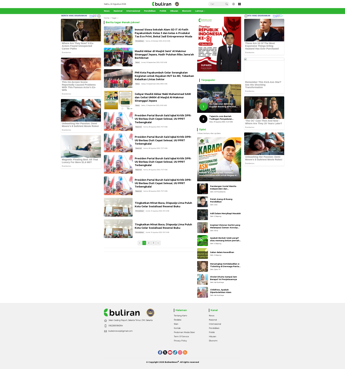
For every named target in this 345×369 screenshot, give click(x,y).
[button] (226, 4)
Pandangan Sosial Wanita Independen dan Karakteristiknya (223, 187)
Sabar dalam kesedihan (222, 252)
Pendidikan (139, 41)
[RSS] (185, 352)
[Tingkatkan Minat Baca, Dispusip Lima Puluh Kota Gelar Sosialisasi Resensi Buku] (118, 207)
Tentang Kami (180, 315)
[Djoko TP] (202, 266)
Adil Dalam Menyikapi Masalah (225, 213)
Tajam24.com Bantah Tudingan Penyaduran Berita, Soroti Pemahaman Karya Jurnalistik (222, 117)
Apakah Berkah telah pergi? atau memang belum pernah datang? (224, 239)
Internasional (215, 324)
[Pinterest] (170, 352)
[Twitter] (165, 352)
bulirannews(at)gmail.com (120, 331)
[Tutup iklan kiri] (99, 16)
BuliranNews (171, 362)
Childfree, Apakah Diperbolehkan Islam (220, 291)
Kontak (177, 328)
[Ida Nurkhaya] (202, 279)
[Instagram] (180, 352)
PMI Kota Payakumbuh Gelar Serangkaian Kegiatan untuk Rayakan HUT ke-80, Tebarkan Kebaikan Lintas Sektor (164, 76)
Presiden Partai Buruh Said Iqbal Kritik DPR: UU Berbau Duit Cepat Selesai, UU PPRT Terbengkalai (163, 119)
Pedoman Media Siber (184, 332)
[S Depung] (202, 214)
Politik (212, 332)
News (137, 62)
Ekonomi (213, 340)
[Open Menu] (239, 4)
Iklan (176, 324)
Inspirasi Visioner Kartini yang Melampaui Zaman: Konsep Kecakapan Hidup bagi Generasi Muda (225, 226)
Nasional (138, 127)
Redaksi (177, 320)
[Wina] (202, 227)
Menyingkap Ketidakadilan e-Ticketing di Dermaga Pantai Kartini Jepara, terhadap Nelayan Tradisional (225, 265)
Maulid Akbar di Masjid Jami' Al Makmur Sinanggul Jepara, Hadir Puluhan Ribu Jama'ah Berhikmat (164, 54)
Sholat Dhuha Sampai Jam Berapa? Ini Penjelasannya (223, 278)
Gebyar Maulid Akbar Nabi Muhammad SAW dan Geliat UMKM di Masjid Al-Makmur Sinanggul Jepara (163, 97)
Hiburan (212, 336)
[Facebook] (160, 352)
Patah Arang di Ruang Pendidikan (221, 200)
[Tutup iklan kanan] (246, 16)
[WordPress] (175, 352)
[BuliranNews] (165, 4)
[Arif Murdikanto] (202, 188)
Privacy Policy (180, 340)
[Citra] (202, 201)
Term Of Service (181, 336)
